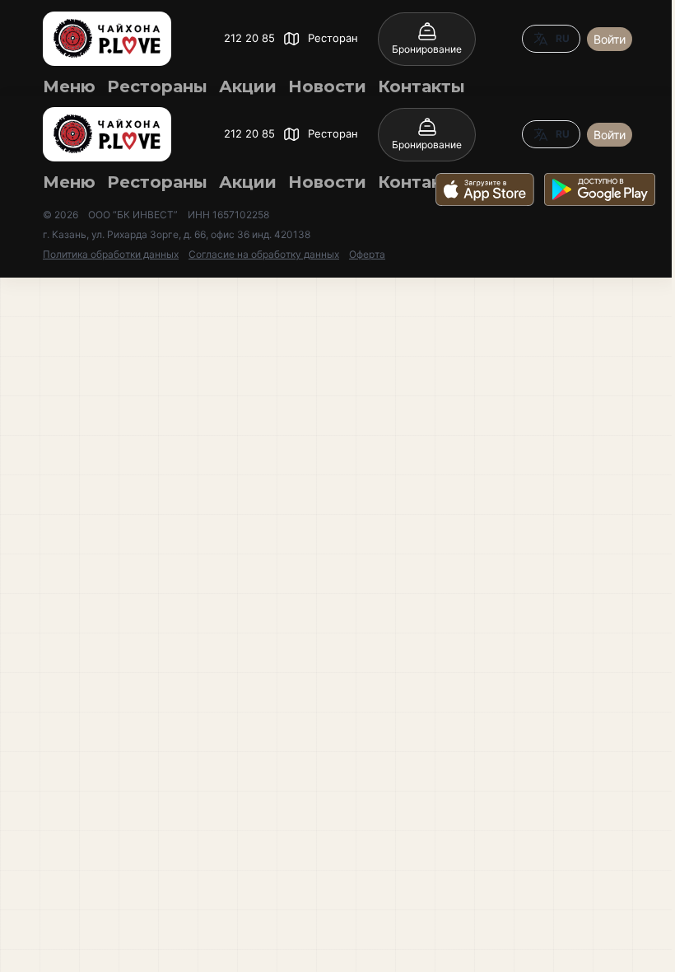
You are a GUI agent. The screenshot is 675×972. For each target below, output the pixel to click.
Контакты (421, 86)
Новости (327, 86)
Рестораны (157, 86)
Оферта (367, 254)
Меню (69, 86)
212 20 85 (249, 37)
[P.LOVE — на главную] (107, 39)
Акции (248, 86)
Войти (610, 39)
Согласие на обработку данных (264, 254)
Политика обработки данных (111, 254)
